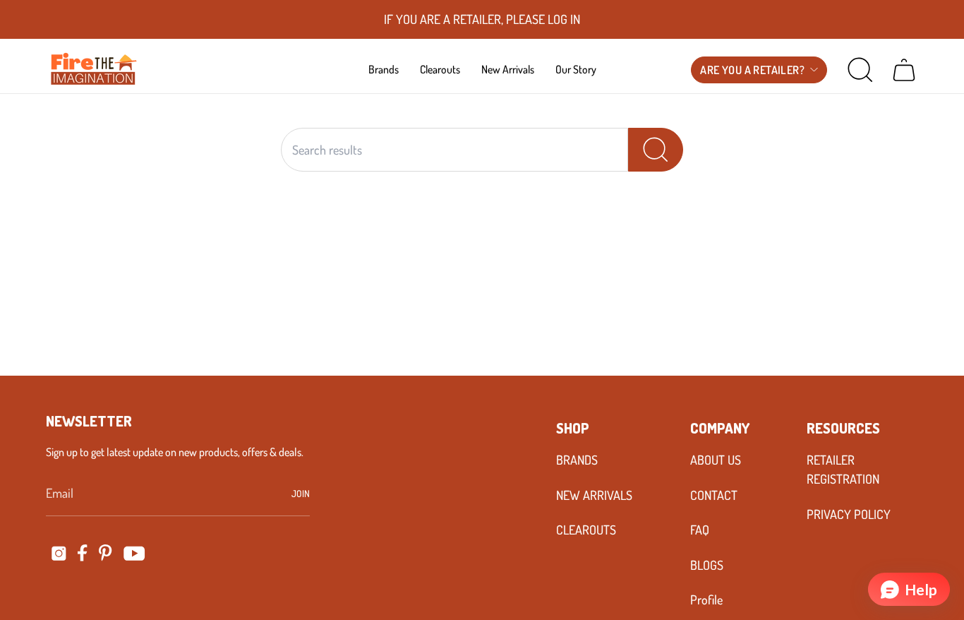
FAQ (699, 529)
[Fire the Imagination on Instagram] (59, 553)
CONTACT (713, 495)
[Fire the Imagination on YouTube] (134, 553)
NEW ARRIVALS (594, 495)
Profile (706, 599)
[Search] (655, 150)
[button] (383, 69)
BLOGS (706, 565)
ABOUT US (715, 459)
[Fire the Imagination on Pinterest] (105, 552)
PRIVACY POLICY (849, 514)
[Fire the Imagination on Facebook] (83, 552)
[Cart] (904, 70)
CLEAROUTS (586, 529)
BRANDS (577, 459)
